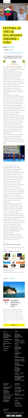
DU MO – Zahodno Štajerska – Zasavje (18, 369)
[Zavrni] (26, 414)
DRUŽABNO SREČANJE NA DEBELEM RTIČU (15, 303)
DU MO (4, 331)
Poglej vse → (12, 278)
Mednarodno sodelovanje (7, 397)
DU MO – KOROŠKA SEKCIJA (20, 343)
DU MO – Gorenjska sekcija (20, 340)
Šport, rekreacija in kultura (19, 391)
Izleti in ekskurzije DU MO (19, 394)
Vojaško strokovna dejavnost (6, 392)
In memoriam (18, 405)
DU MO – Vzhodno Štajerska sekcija (19, 364)
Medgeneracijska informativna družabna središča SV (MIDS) (20, 378)
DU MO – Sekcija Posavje (19, 373)
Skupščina (6, 341)
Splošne (20, 52)
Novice (17, 400)
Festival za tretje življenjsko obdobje (12, 244)
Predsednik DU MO (7, 344)
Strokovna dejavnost (6, 384)
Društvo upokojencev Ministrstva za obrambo (7, 335)
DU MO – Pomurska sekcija (20, 357)
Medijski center (18, 398)
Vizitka (5, 350)
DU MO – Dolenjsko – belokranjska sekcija (18, 335)
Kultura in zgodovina (18, 388)
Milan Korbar (8, 47)
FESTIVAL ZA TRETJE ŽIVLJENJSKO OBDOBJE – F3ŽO (12, 35)
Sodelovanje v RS (8, 395)
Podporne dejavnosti (17, 384)
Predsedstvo (6, 346)
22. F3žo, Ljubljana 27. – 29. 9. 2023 (11, 251)
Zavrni (13, 415)
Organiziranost (7, 339)
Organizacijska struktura (7, 388)
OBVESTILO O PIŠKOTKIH (6, 410)
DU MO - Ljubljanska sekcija (11, 52)
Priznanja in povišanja (6, 400)
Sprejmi (8, 415)
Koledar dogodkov (18, 403)
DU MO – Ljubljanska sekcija (18, 353)
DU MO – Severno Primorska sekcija (20, 360)
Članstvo (6, 348)
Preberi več (14, 325)
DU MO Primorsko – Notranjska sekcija (18, 347)
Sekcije (16, 331)
